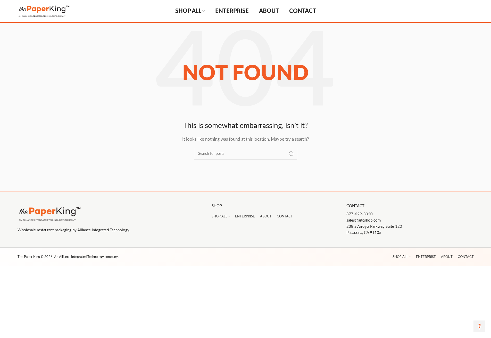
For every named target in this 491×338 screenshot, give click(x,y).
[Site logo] (61, 11)
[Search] (291, 154)
